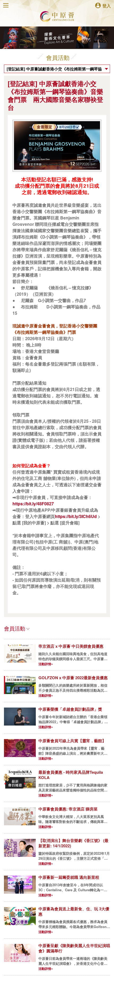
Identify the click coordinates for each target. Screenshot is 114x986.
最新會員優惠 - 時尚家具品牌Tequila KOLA (70, 774)
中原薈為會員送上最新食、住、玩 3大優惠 (73, 911)
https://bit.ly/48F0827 (33, 504)
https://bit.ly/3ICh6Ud (76, 516)
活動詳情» (45, 663)
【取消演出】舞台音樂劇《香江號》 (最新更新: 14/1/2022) (73, 843)
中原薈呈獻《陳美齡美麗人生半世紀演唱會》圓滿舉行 (74, 948)
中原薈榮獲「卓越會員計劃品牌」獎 (70, 709)
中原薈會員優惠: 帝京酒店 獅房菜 (68, 809)
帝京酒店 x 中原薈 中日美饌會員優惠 (70, 646)
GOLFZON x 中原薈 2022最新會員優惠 (73, 678)
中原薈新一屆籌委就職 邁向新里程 (68, 877)
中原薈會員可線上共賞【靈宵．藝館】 (72, 741)
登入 (106, 5)
